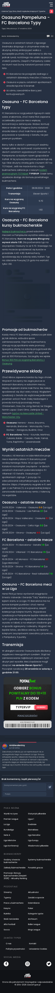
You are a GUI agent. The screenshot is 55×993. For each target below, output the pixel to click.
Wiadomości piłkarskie (38, 845)
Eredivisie (32, 824)
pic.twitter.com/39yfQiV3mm (31, 286)
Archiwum (32, 919)
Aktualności (33, 892)
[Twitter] (48, 963)
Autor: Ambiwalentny (10, 36)
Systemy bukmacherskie (39, 859)
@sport (12, 286)
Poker (30, 908)
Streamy (8, 892)
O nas (8, 943)
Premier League (11, 819)
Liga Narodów (34, 835)
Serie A (7, 835)
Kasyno (7, 908)
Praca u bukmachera (13, 903)
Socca (7, 929)
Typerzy (7, 897)
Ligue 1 (31, 819)
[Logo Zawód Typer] (6, 4)
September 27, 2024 (16, 293)
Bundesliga (9, 829)
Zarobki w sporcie (36, 897)
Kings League (34, 929)
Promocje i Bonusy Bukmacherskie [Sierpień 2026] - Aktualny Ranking (15, 876)
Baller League (34, 924)
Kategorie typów (35, 913)
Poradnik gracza (35, 867)
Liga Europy (33, 840)
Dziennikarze (34, 903)
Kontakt (32, 943)
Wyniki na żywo (11, 813)
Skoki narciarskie (11, 919)
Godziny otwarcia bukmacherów (12, 861)
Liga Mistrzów (10, 840)
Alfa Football (9, 924)
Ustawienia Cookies (38, 949)
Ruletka (7, 913)
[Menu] (51, 4)
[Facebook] (6, 963)
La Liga (7, 824)
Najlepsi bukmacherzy (14, 231)
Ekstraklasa (33, 829)
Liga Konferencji (11, 845)
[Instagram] (27, 963)
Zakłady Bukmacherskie (14, 867)
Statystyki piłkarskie (37, 813)
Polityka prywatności (15, 949)
